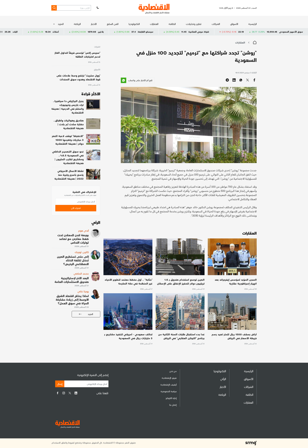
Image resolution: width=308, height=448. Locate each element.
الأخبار (94, 23)
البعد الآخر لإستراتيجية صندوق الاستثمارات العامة (72, 279)
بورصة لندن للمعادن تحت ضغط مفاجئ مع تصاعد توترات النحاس (73, 238)
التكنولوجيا (134, 23)
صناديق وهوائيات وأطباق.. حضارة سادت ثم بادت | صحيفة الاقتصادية (68, 124)
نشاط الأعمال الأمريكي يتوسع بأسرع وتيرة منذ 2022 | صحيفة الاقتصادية (69, 174)
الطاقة (172, 23)
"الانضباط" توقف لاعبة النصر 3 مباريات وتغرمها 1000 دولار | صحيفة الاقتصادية (68, 139)
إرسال (59, 383)
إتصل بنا (173, 404)
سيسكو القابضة (173, 31)
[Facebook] (57, 393)
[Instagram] (63, 393)
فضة (3, 31)
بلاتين (128, 31)
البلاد (42, 31)
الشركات (216, 23)
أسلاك (83, 31)
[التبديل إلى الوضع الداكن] (97, 8)
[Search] (54, 8)
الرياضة (77, 23)
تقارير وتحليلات (193, 23)
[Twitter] (69, 393)
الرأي (223, 378)
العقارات (154, 23)
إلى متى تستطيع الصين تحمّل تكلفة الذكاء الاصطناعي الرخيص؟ (73, 260)
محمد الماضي (81, 273)
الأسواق (234, 23)
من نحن (173, 371)
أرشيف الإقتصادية (168, 384)
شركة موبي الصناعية (226, 31)
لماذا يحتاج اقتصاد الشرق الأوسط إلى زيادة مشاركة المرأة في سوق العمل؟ (72, 299)
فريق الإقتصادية (169, 377)
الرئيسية (252, 23)
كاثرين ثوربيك (82, 252)
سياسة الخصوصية (169, 391)
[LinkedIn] (75, 393)
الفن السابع (112, 23)
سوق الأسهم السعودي (291, 31)
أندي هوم (83, 230)
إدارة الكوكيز (171, 398)
